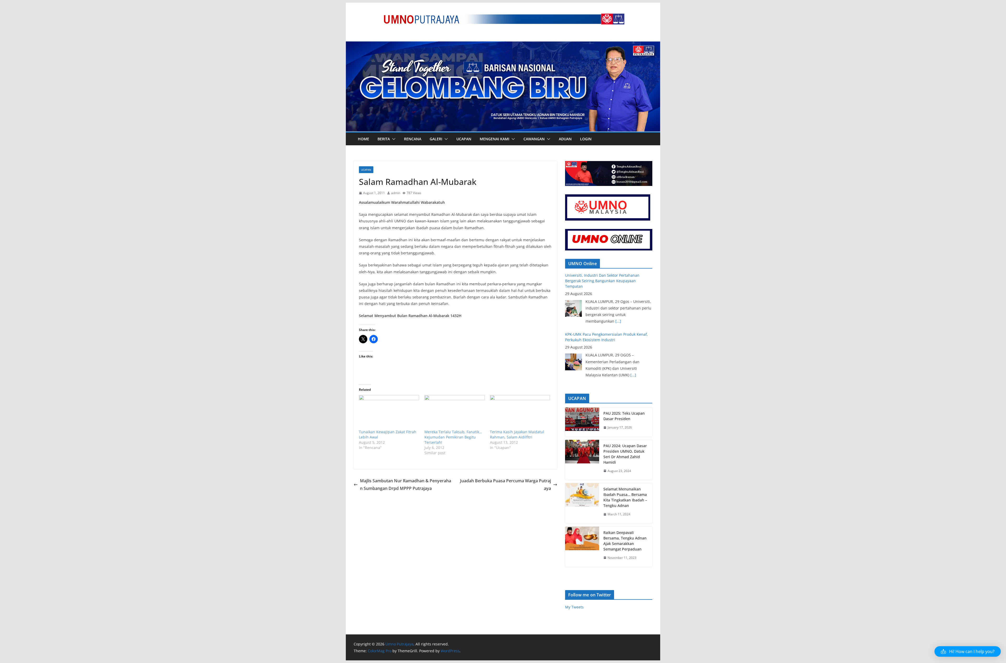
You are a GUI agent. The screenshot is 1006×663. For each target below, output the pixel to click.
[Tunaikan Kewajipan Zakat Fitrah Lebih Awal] (389, 412)
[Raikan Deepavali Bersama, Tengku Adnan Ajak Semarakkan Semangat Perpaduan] (582, 547)
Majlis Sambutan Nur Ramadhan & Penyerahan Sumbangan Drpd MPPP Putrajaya (405, 484)
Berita (384, 138)
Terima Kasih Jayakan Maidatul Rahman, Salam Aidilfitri (517, 434)
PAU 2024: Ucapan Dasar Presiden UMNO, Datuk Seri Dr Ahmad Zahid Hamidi (625, 454)
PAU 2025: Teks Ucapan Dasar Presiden (624, 416)
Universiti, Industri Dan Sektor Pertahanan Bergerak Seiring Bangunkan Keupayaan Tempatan (602, 334)
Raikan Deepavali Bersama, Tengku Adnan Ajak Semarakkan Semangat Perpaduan (625, 541)
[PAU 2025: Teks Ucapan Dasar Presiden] (582, 422)
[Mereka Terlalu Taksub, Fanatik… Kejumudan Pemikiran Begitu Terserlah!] (454, 412)
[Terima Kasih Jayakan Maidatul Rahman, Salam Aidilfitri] (520, 412)
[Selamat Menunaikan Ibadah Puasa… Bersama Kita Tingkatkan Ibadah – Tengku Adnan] (582, 503)
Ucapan (463, 138)
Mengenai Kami (494, 138)
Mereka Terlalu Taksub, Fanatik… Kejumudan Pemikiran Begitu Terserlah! (453, 437)
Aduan (565, 138)
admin (395, 193)
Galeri (436, 138)
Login (586, 138)
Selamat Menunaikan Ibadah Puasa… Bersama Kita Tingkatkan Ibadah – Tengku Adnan (625, 497)
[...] (633, 315)
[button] (393, 139)
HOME (363, 138)
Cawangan (534, 138)
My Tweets (574, 607)
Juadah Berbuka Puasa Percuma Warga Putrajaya (505, 484)
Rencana (412, 138)
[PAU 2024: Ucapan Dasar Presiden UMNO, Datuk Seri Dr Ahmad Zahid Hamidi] (582, 460)
